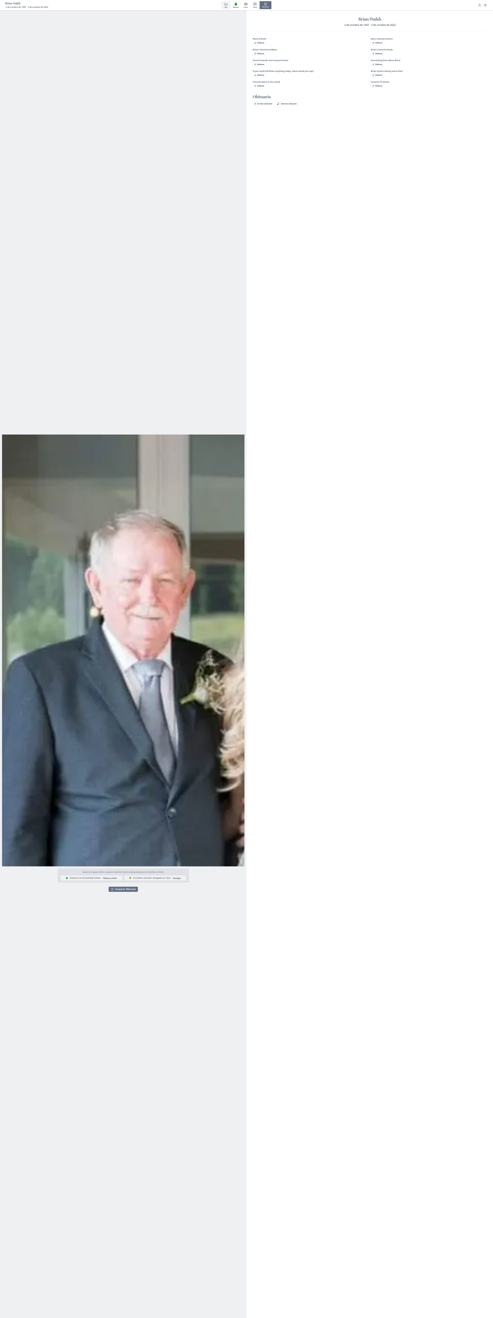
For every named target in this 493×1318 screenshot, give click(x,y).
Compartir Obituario (125, 889)
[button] (123, 649)
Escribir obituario (264, 103)
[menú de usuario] (485, 5)
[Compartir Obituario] (479, 5)
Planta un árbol (110, 878)
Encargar (177, 878)
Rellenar (260, 43)
